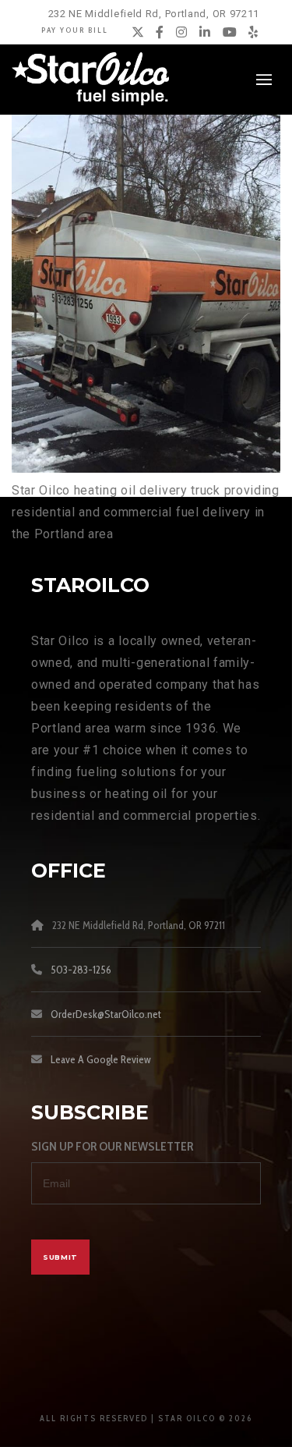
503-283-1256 (81, 970)
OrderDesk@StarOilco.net (106, 1014)
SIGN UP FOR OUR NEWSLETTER (112, 1146)
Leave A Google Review (101, 1059)
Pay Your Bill (74, 30)
